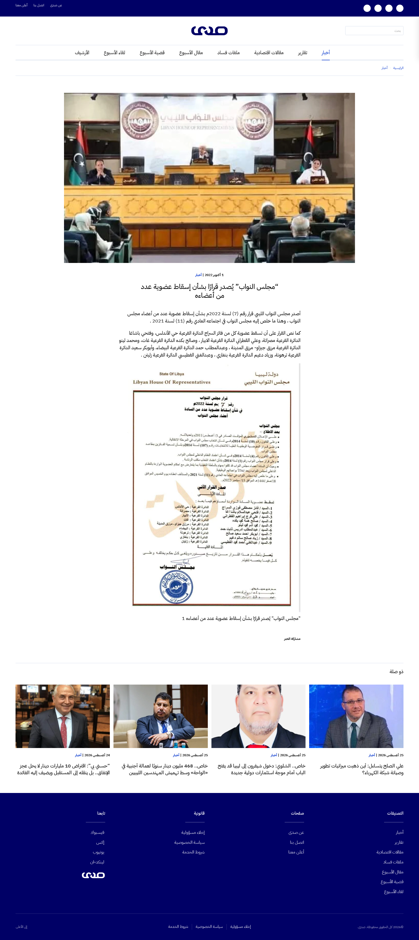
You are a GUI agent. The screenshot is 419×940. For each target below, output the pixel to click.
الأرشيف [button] (82, 52)
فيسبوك (97, 832)
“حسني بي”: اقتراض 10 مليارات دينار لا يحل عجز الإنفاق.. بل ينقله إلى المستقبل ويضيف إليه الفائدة (63, 769)
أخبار (326, 52)
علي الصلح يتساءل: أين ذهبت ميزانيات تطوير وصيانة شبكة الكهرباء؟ (361, 769)
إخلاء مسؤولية (193, 832)
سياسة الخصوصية (189, 842)
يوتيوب (98, 852)
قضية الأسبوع (152, 52)
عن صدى (56, 5)
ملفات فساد (229, 52)
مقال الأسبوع (191, 52)
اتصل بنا (38, 5)
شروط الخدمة (193, 852)
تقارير (302, 52)
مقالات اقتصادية (269, 52)
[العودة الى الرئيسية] (209, 30)
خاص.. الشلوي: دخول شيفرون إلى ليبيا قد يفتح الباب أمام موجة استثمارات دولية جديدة (262, 769)
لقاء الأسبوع (114, 52)
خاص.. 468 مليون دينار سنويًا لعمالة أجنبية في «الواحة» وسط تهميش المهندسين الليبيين (165, 769)
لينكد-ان (97, 862)
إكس (100, 842)
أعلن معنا (21, 5)
